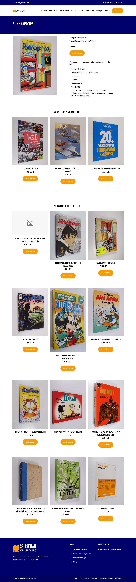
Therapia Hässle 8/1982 (106, 508)
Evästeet (94, 578)
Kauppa (117, 11)
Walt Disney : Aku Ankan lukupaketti (106, 339)
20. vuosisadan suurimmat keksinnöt (106, 168)
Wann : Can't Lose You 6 (105, 263)
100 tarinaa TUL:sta (30, 168)
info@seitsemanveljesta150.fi (112, 3)
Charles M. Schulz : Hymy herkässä (68, 432)
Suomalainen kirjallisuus (71, 11)
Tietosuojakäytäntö (105, 578)
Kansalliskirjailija (94, 11)
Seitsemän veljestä (49, 11)
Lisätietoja (77, 53)
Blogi (107, 11)
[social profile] (28, 3)
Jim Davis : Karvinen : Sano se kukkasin (30, 432)
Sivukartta (118, 578)
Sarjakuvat (83, 38)
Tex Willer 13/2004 (30, 339)
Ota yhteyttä (84, 578)
